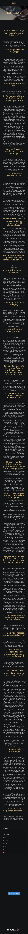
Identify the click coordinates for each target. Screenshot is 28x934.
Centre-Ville (5, 840)
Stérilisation (5, 837)
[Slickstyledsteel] (14, 3)
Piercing (5, 846)
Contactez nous (6, 849)
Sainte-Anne (5, 843)
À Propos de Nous (6, 834)
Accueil (4, 831)
